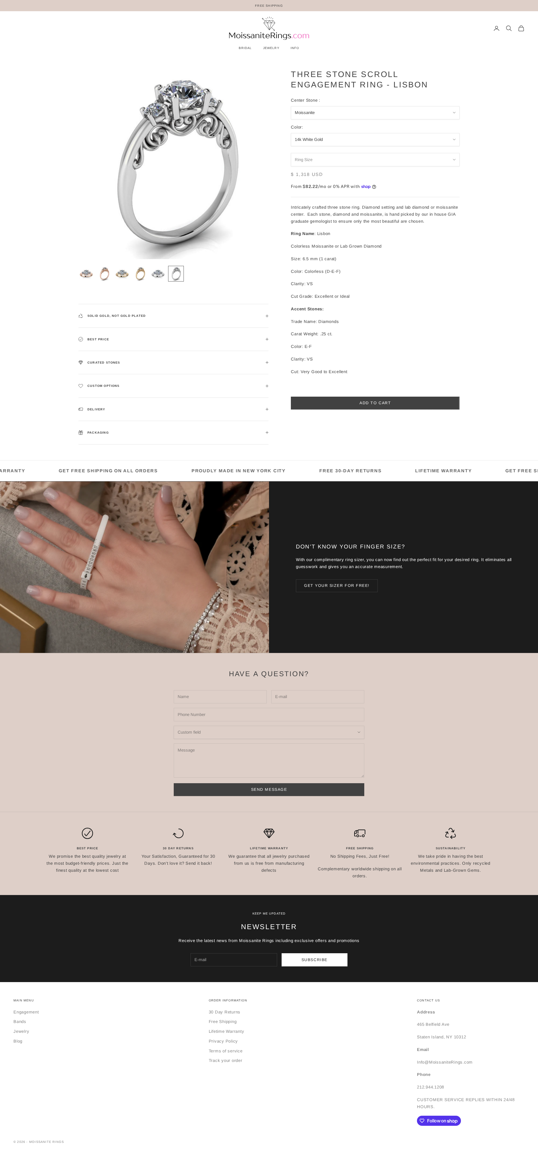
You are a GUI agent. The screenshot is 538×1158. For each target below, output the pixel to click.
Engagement (26, 1012)
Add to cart (375, 403)
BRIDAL (245, 48)
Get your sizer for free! (337, 585)
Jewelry (21, 1031)
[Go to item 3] (122, 274)
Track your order (225, 1060)
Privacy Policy (223, 1041)
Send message (269, 789)
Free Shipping (223, 1021)
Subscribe (315, 959)
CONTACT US (428, 1000)
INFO (295, 48)
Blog (17, 1041)
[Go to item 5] (158, 274)
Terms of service (226, 1050)
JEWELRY (271, 48)
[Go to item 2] (104, 274)
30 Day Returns (225, 1012)
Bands (19, 1021)
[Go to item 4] (140, 274)
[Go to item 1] (86, 274)
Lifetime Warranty (226, 1031)
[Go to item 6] (176, 274)
